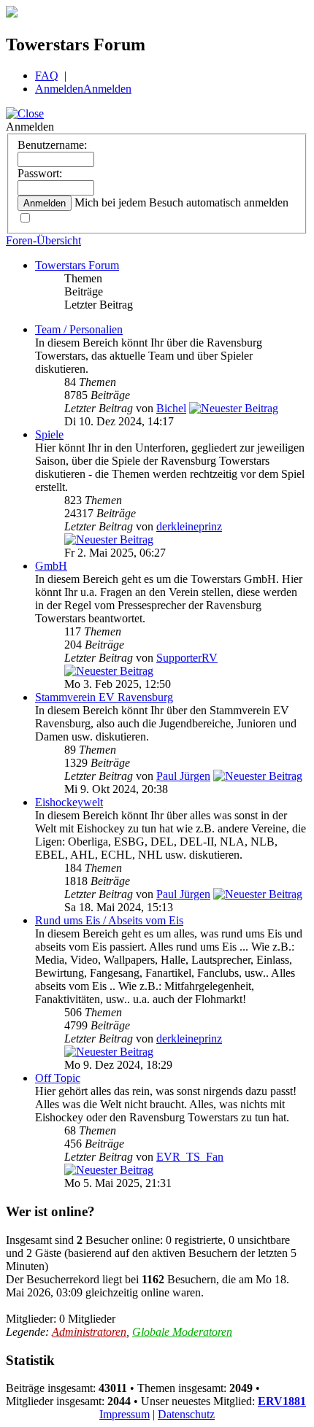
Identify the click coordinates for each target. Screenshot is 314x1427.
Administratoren (89, 1332)
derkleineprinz (189, 526)
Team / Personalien (79, 329)
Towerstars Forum (77, 265)
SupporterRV (187, 657)
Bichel (171, 408)
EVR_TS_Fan (189, 1157)
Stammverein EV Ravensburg (104, 697)
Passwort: (40, 173)
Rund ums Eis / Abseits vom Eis (109, 920)
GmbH (51, 566)
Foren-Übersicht (43, 240)
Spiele (49, 434)
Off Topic (57, 1078)
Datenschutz (186, 1414)
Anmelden (59, 88)
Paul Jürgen (183, 776)
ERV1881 (282, 1401)
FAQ (46, 75)
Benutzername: (52, 145)
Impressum (124, 1414)
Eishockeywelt (69, 802)
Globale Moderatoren (182, 1332)
